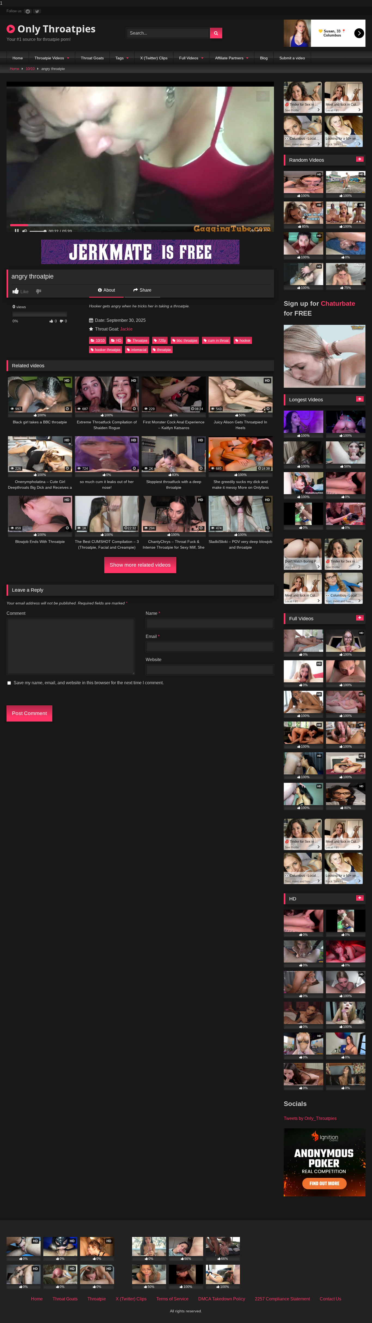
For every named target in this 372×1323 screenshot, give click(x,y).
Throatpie (140, 340)
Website (153, 659)
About (109, 290)
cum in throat (218, 340)
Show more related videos (140, 565)
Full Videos (188, 58)
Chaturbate (338, 303)
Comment (16, 613)
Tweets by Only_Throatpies (310, 1118)
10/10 (30, 69)
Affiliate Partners (229, 58)
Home (18, 58)
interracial (139, 350)
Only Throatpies (55, 28)
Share (145, 290)
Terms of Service (172, 1299)
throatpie (164, 350)
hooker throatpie (107, 350)
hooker (245, 340)
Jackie (126, 329)
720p (162, 340)
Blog (264, 58)
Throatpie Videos (49, 58)
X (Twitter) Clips (153, 58)
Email (153, 636)
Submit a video (292, 58)
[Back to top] (355, 1308)
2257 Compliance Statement (282, 1299)
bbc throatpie (187, 340)
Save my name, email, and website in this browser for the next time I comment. (89, 682)
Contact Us (330, 1299)
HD (118, 340)
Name (153, 613)
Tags (119, 58)
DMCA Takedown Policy (221, 1299)
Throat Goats (92, 58)
